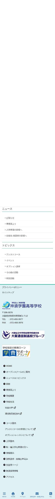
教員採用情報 (12, 471)
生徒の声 (9, 408)
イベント (10, 260)
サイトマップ (8, 292)
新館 (8, 384)
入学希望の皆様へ (14, 230)
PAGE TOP (50, 486)
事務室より (11, 224)
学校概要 (10, 396)
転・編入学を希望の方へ (17, 447)
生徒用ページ (12, 465)
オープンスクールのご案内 (18, 372)
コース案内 (11, 423)
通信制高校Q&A (12, 414)
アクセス (10, 477)
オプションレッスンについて (18, 435)
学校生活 (10, 402)
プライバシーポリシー (12, 287)
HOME (9, 366)
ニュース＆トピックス (16, 378)
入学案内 (10, 441)
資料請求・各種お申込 (37, 496)
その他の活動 (12, 272)
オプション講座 (13, 266)
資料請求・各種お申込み (17, 459)
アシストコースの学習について (19, 429)
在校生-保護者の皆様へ (16, 236)
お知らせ (10, 218)
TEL (50, 496)
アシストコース (13, 254)
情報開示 (10, 453)
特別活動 (10, 278)
